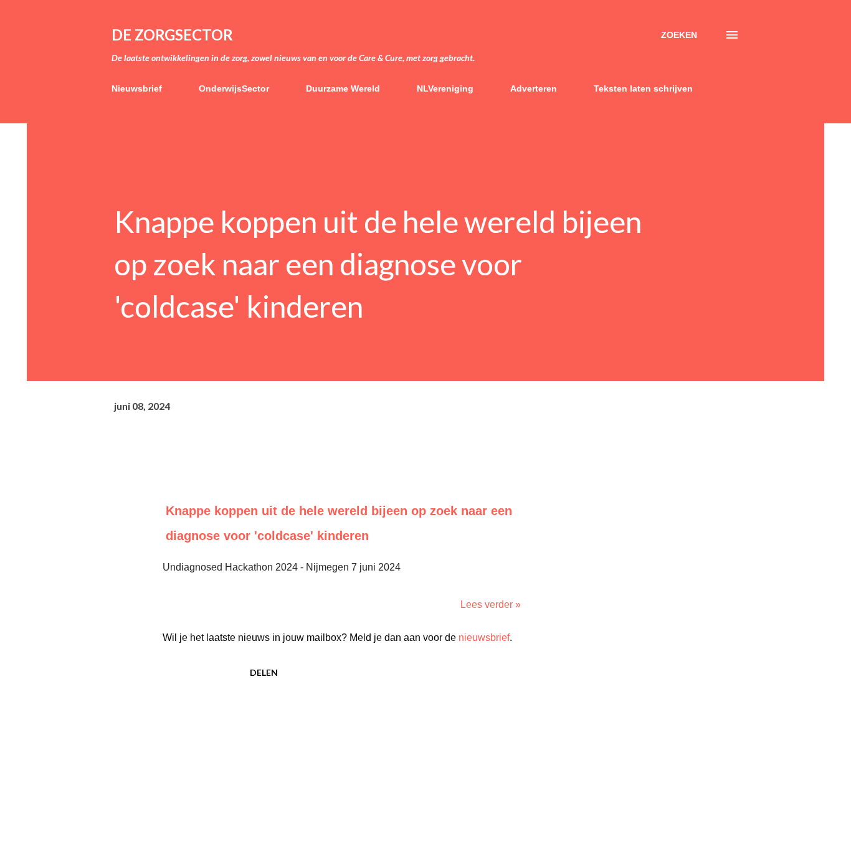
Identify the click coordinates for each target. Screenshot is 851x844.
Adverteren (533, 88)
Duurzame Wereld (343, 88)
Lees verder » (490, 604)
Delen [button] (264, 672)
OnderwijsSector (234, 88)
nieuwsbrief (484, 637)
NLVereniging (445, 88)
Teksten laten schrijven (643, 88)
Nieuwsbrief (137, 88)
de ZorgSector (172, 35)
